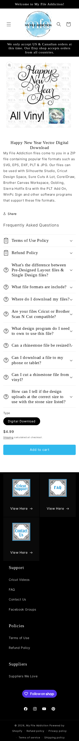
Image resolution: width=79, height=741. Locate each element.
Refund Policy (19, 648)
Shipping (8, 437)
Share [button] (12, 214)
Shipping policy (54, 737)
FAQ (12, 589)
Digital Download (22, 421)
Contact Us (17, 599)
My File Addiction (37, 725)
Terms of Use (19, 638)
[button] (9, 24)
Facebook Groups (22, 609)
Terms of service (29, 737)
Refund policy (35, 730)
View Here (19, 508)
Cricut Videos (19, 579)
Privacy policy (57, 730)
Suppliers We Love (23, 676)
